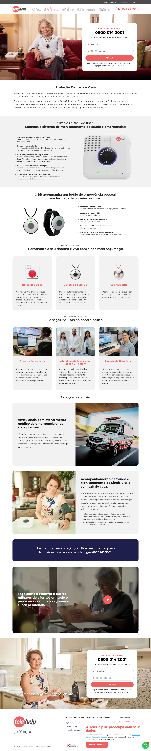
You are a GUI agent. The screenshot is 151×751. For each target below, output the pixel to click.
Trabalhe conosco (73, 730)
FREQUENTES (104, 9)
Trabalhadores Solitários (128, 2)
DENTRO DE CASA (51, 9)
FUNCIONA (36, 9)
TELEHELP (91, 9)
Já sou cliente (71, 726)
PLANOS (80, 9)
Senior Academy (110, 2)
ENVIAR (109, 58)
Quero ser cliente (73, 723)
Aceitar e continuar (97, 745)
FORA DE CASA (68, 9)
